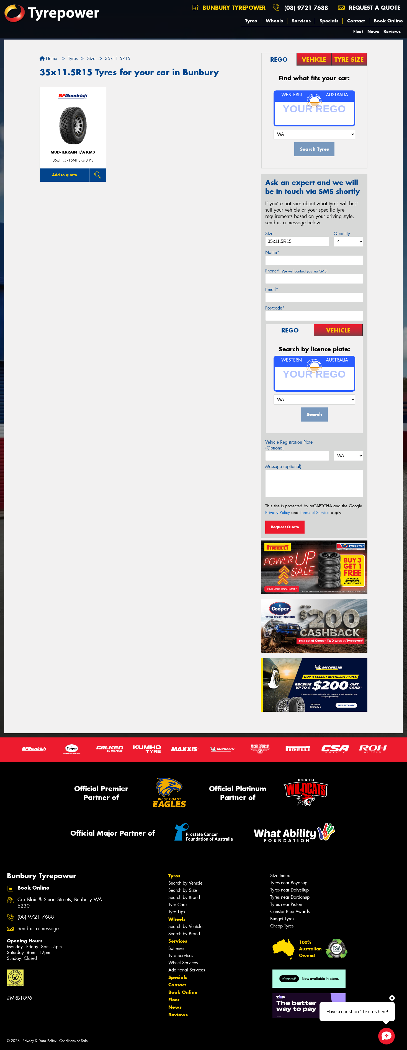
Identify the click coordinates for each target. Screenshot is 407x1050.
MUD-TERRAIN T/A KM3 (73, 152)
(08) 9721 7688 (306, 7)
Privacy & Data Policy (39, 1040)
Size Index (280, 876)
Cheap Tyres (281, 926)
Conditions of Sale (73, 1040)
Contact (356, 21)
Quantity (342, 233)
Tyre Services (180, 955)
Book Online (388, 21)
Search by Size (182, 890)
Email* (271, 289)
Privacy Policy (277, 512)
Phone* (296, 271)
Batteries (176, 948)
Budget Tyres (282, 919)
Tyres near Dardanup (290, 897)
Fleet (358, 31)
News (373, 31)
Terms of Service (314, 512)
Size (269, 233)
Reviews (392, 31)
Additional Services (186, 970)
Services (301, 21)
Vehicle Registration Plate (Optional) (289, 445)
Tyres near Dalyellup (289, 890)
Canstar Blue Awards (290, 911)
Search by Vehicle (185, 883)
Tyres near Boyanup (288, 883)
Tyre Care (177, 905)
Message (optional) (283, 466)
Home (51, 58)
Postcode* (275, 308)
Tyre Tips (176, 912)
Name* (272, 252)
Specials (329, 21)
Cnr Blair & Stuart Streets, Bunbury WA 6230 (59, 902)
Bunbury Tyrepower (233, 7)
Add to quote (64, 174)
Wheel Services (183, 963)
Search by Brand (184, 897)
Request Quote (285, 526)
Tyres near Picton (286, 904)
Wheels (274, 21)
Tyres (251, 21)
